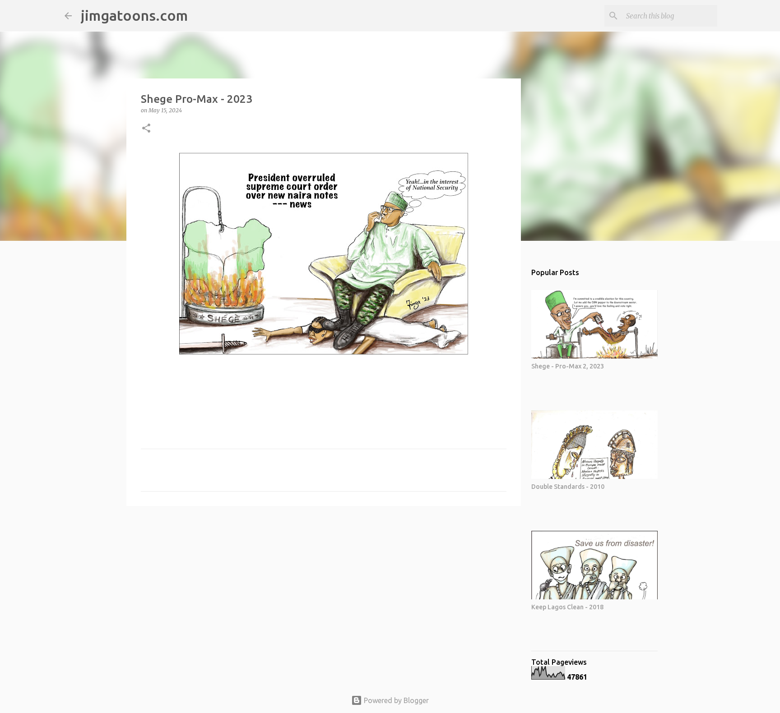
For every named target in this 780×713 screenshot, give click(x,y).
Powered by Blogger (395, 700)
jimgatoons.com (134, 15)
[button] (146, 129)
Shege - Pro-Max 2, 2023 (567, 366)
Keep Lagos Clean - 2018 (567, 607)
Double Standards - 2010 (567, 486)
